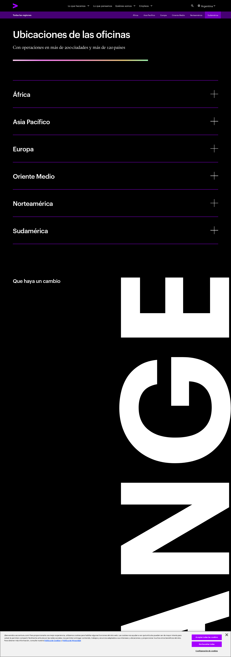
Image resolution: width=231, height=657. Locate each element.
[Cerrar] (227, 635)
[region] (115, 644)
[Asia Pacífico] (115, 121)
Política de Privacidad (71, 640)
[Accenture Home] (22, 5)
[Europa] (115, 148)
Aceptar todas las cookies (207, 637)
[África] (115, 94)
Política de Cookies (52, 640)
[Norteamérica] (115, 203)
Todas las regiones (22, 15)
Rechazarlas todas (207, 644)
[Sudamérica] (115, 230)
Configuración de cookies (207, 651)
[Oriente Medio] (115, 175)
